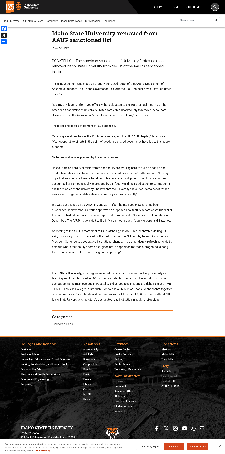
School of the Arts (31, 369)
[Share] (4, 41)
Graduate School (30, 354)
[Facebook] (4, 28)
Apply (158, 7)
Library (87, 384)
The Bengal (109, 21)
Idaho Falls (167, 354)
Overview (119, 381)
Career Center (122, 349)
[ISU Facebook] (157, 428)
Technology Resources (127, 369)
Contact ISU (168, 381)
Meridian (166, 349)
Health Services (123, 354)
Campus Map (90, 364)
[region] (112, 446)
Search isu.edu (169, 376)
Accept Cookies (197, 446)
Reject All (174, 446)
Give (176, 7)
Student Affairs (123, 406)
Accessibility (90, 349)
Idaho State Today (71, 21)
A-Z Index (89, 354)
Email (86, 374)
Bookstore (89, 359)
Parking (118, 359)
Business (26, 349)
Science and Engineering (35, 379)
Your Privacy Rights (148, 446)
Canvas (87, 389)
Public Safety (122, 364)
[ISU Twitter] (166, 428)
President (120, 386)
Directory (88, 369)
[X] (4, 35)
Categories (52, 21)
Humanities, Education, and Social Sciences (45, 359)
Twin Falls (167, 359)
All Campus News (33, 21)
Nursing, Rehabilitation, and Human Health (44, 364)
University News (63, 323)
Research (119, 411)
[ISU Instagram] (175, 428)
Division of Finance (125, 401)
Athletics (119, 396)
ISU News (11, 21)
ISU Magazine (92, 21)
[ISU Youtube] (184, 428)
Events (87, 379)
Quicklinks (193, 7)
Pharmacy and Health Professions (40, 374)
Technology (27, 384)
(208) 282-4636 (170, 386)
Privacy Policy (42, 450)
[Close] (219, 446)
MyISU (87, 394)
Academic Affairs (124, 391)
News (86, 399)
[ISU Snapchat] (194, 428)
